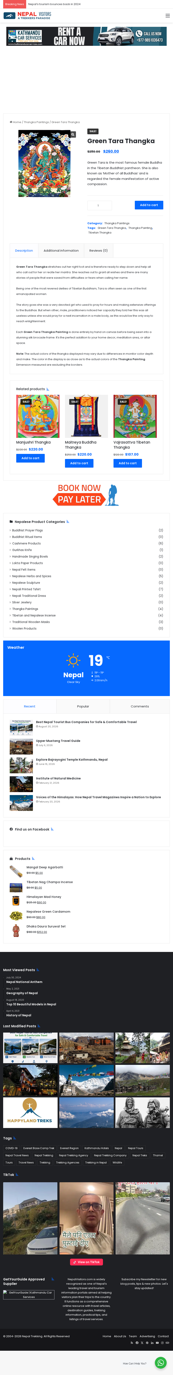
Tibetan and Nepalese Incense (34, 616)
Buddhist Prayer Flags (27, 530)
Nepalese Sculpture (26, 583)
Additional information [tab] (61, 250)
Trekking (45, 1162)
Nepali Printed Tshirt (26, 589)
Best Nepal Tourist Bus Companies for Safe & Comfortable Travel (86, 722)
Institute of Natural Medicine (58, 778)
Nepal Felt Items (23, 570)
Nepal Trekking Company (110, 1155)
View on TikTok (89, 1262)
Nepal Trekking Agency (73, 1155)
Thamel (158, 1155)
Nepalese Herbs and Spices (31, 576)
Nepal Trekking (44, 1155)
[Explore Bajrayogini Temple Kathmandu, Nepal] (21, 765)
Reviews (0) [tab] (98, 250)
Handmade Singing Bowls (30, 557)
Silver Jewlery (22, 602)
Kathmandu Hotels (97, 1148)
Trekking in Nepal (96, 1162)
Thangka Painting (140, 228)
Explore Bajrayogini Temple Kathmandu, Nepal (72, 759)
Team (133, 1336)
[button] (30, 1218)
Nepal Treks (139, 1155)
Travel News (26, 1162)
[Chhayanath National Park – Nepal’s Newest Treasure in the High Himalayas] (142, 1080)
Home (17, 122)
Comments (140, 706)
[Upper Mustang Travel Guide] (21, 747)
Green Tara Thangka (112, 228)
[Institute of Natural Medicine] (21, 784)
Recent (29, 706)
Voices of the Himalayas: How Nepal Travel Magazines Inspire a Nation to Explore (98, 797)
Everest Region (69, 1148)
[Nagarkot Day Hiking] (86, 1112)
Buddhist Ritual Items (27, 537)
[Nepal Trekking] (27, 16)
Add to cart (149, 205)
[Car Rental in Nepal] (86, 36)
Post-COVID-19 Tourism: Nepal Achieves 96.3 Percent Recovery (71, 4)
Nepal (118, 1148)
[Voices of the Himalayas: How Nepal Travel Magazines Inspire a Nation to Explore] (21, 803)
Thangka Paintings (36, 122)
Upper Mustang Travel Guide (58, 741)
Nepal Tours (135, 1148)
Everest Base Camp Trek (38, 1148)
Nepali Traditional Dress (29, 596)
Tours (9, 1162)
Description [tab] (24, 250)
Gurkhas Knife (22, 550)
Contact (163, 1336)
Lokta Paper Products (27, 563)
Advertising (147, 1336)
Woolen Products (24, 629)
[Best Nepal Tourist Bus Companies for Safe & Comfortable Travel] (21, 728)
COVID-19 (11, 1148)
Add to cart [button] (30, 458)
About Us (120, 1336)
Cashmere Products (26, 544)
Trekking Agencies (67, 1162)
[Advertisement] (86, 81)
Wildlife (117, 1162)
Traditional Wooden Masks (31, 622)
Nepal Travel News (17, 1155)
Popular (83, 706)
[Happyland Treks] (30, 1112)
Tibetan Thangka (99, 233)
